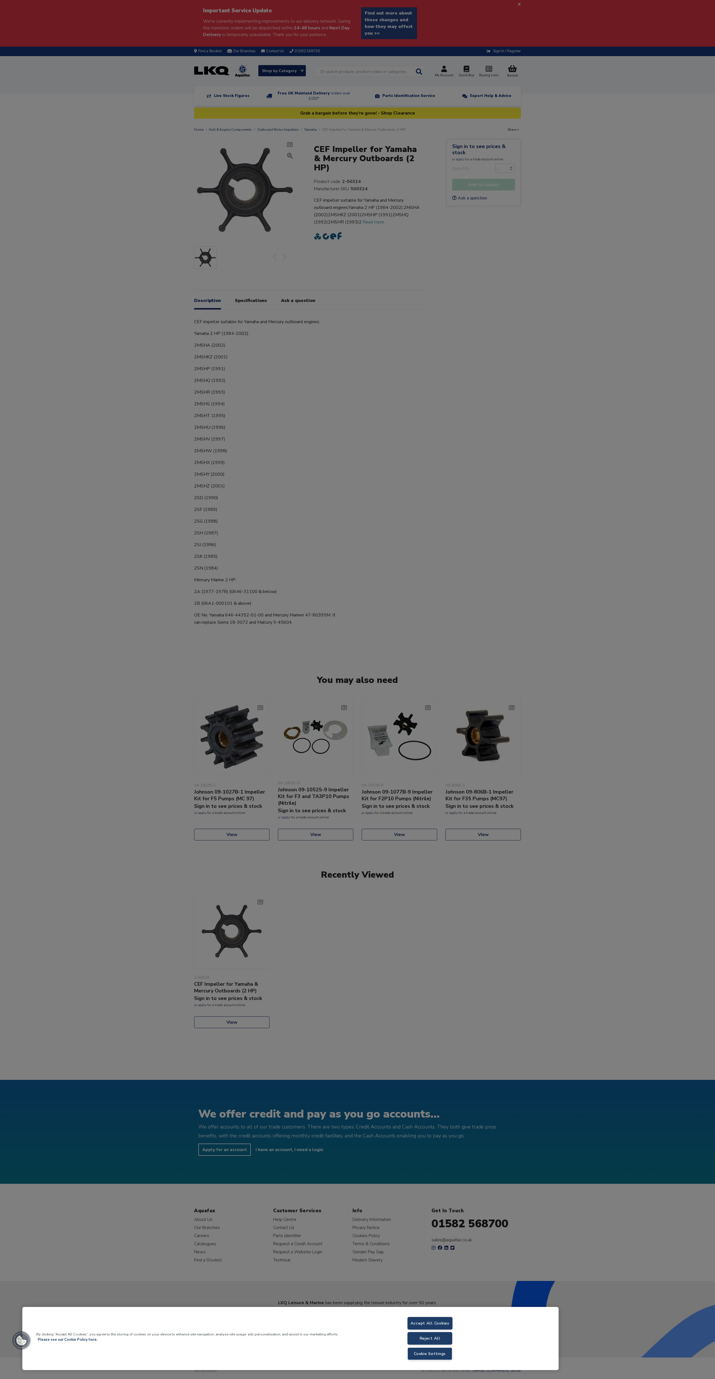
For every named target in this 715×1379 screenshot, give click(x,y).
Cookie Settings (430, 1353)
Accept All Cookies (430, 1323)
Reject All (430, 1338)
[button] (21, 1340)
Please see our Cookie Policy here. (67, 1339)
